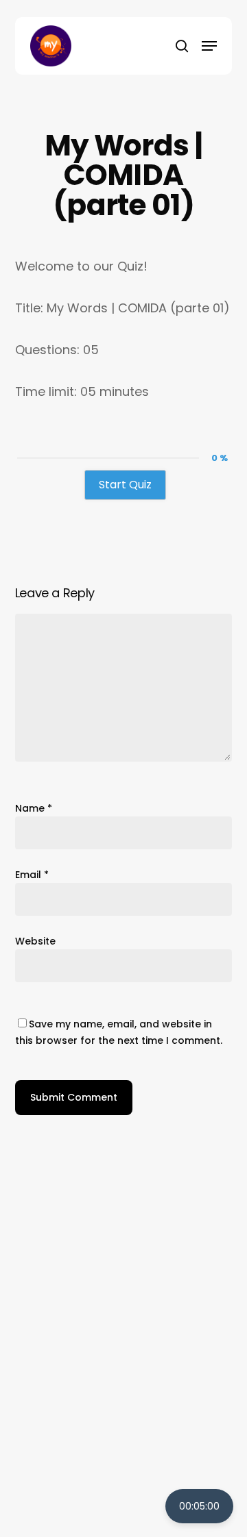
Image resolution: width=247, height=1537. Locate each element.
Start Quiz (125, 484)
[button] (209, 46)
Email (32, 875)
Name (33, 808)
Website (35, 941)
